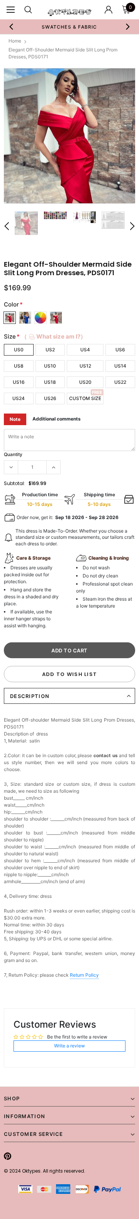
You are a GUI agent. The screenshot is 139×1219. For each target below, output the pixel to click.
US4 (85, 349)
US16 (19, 382)
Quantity (13, 454)
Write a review (69, 1046)
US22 (120, 382)
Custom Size (85, 398)
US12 (85, 366)
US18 (50, 382)
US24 (18, 398)
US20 (85, 382)
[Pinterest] (7, 1156)
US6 (120, 349)
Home (14, 41)
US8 (19, 366)
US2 (50, 349)
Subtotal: (14, 483)
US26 (50, 398)
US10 (50, 366)
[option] (61, 26)
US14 (120, 366)
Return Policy (84, 975)
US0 (19, 349)
